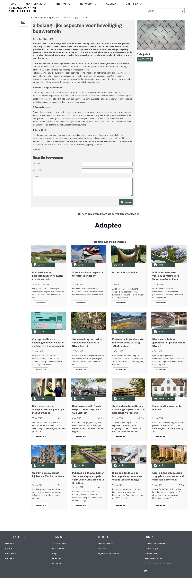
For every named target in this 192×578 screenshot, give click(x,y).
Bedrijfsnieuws (166, 398)
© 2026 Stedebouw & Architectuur (159, 563)
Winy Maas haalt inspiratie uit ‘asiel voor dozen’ (87, 274)
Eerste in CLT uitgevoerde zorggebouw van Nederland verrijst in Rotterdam (168, 476)
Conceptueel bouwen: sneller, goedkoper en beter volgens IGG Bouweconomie (48, 343)
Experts (8, 548)
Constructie (144, 59)
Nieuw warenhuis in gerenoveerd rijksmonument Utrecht (168, 343)
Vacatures (56, 558)
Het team (9, 558)
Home (12, 3)
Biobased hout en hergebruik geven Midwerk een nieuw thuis (47, 276)
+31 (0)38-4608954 (153, 558)
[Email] (23, 22)
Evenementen (58, 548)
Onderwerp (38, 170)
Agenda (111, 3)
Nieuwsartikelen (59, 543)
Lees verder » (40, 303)
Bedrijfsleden (11, 553)
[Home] (22, 7)
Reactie (36, 176)
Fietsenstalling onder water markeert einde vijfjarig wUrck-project (128, 343)
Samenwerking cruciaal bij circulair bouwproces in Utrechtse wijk (87, 343)
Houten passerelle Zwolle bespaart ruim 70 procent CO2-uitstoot (86, 409)
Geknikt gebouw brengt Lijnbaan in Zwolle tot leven (48, 474)
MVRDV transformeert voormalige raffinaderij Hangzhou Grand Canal (165, 276)
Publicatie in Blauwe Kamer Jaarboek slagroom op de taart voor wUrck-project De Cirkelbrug (88, 477)
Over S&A (9, 543)
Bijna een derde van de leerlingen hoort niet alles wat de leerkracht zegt (127, 476)
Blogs (54, 553)
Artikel (41, 265)
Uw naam (37, 163)
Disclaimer (102, 548)
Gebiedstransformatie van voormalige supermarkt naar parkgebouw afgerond (128, 409)
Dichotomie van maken (125, 272)
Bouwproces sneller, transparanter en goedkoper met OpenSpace (48, 409)
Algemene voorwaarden (108, 553)
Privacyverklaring (105, 543)
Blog (40, 17)
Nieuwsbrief (57, 563)
